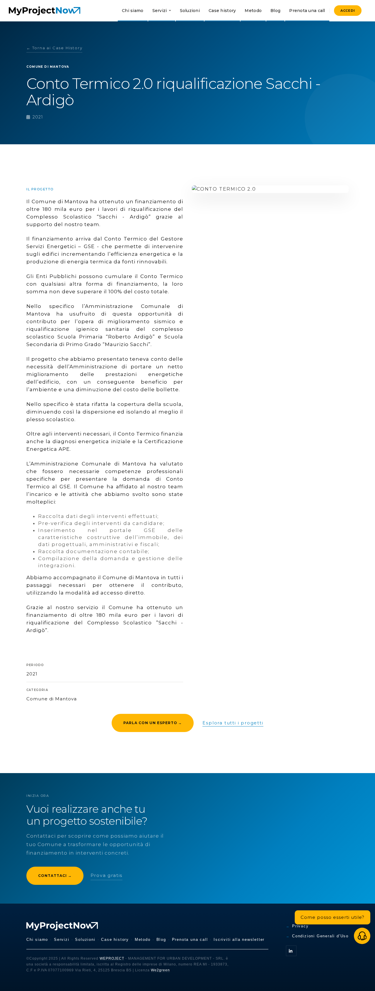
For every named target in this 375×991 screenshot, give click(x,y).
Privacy (300, 926)
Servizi (159, 10)
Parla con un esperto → (152, 723)
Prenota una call (307, 10)
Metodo (253, 10)
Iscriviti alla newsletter (239, 939)
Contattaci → (55, 875)
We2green (160, 970)
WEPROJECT (112, 958)
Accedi (347, 11)
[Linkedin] (291, 951)
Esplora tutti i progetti (232, 723)
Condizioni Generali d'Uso (320, 936)
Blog (275, 10)
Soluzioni (190, 10)
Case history (222, 10)
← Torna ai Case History (54, 47)
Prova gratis (107, 875)
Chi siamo (133, 10)
